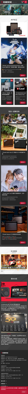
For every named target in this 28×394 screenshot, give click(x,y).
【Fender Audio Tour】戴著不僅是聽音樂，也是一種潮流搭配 (13, 194)
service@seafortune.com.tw (11, 357)
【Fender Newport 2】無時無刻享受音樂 (11, 234)
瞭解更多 (23, 75)
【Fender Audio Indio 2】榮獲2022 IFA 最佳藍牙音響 (13, 153)
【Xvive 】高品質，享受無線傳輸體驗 (7, 93)
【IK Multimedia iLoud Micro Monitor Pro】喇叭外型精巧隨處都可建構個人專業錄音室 (21, 93)
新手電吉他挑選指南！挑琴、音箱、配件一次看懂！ (13, 269)
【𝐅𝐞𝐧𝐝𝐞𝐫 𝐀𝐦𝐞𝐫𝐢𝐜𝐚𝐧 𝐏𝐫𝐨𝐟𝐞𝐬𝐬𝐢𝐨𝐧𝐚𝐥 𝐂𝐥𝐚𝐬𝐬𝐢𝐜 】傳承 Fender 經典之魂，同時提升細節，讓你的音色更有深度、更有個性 (13, 66)
